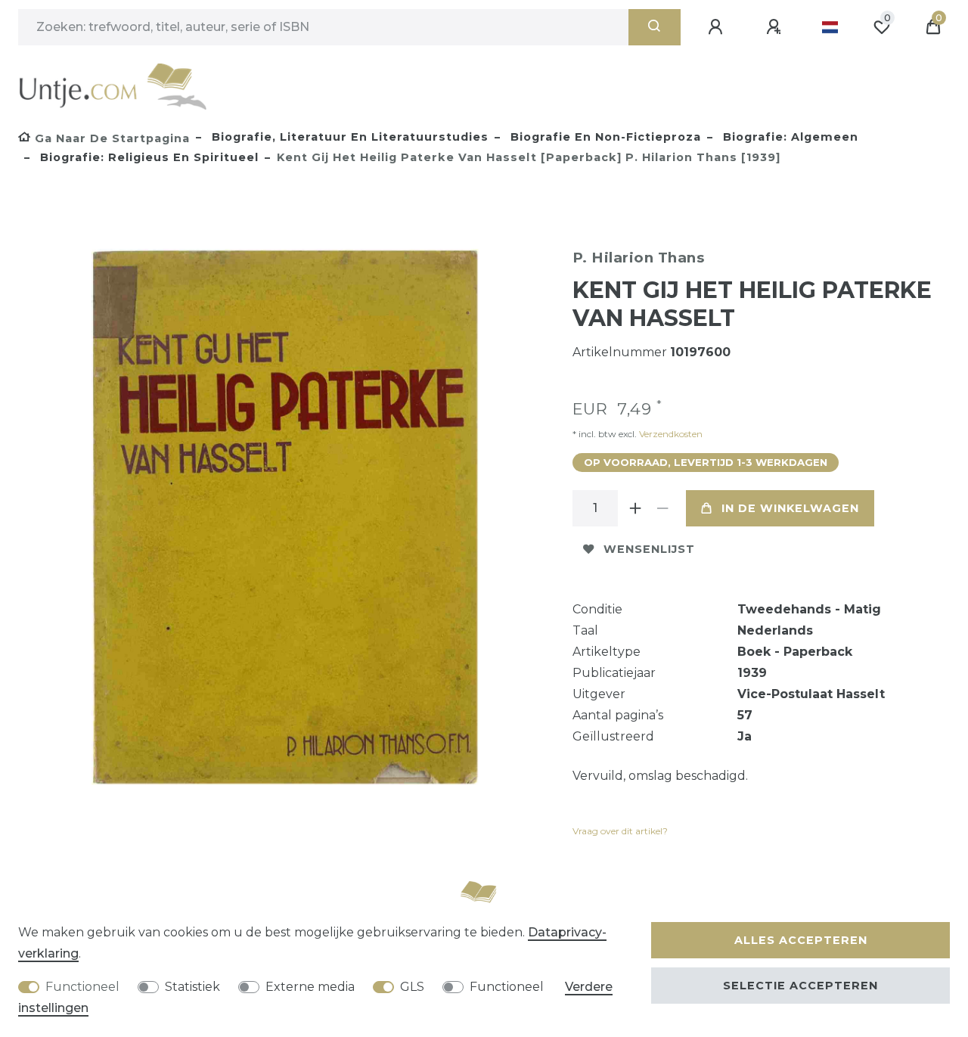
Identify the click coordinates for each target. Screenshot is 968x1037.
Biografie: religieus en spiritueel (147, 157)
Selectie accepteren (800, 985)
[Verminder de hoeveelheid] (663, 508)
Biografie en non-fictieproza (604, 137)
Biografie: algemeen (788, 137)
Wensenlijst (649, 549)
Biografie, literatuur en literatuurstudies (348, 137)
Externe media (310, 987)
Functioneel (82, 987)
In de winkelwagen (790, 508)
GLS (412, 987)
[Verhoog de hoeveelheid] (636, 508)
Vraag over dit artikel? (620, 831)
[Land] (830, 27)
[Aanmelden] (718, 27)
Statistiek (192, 987)
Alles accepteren (800, 940)
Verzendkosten (670, 433)
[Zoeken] (654, 27)
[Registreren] (776, 27)
